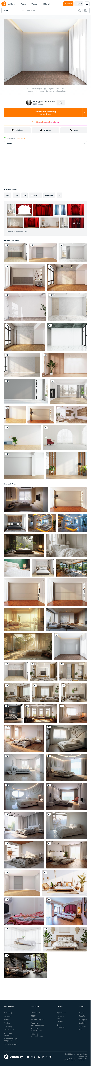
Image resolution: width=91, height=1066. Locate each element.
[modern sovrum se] (24, 910)
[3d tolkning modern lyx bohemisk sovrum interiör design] (43, 670)
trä (24, 194)
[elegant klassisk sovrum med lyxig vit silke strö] (66, 544)
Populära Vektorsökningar (36, 1023)
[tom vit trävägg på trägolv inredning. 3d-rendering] (64, 364)
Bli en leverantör (60, 1025)
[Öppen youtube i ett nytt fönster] (50, 1056)
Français (80, 1025)
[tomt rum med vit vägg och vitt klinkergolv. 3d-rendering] (67, 336)
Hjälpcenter (60, 1011)
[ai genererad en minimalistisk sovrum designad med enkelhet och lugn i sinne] (24, 544)
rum (7, 194)
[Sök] (79, 10)
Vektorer (11, 4)
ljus (16, 194)
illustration (35, 194)
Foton (23, 4)
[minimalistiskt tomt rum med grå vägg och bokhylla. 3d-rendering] (26, 390)
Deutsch (80, 1022)
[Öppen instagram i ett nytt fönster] (31, 1056)
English (80, 1011)
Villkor (69, 1057)
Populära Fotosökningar (36, 1028)
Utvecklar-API (9, 1029)
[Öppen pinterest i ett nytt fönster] (39, 1056)
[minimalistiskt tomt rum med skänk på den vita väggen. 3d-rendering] (22, 436)
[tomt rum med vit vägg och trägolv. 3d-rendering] (43, 251)
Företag (7, 1022)
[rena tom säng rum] (73, 712)
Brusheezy (8, 1011)
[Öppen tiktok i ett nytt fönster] (43, 1056)
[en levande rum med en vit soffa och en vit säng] (66, 618)
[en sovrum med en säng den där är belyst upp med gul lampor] (72, 522)
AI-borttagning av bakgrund (11, 1039)
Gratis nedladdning (45, 112)
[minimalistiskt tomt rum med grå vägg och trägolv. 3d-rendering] (22, 364)
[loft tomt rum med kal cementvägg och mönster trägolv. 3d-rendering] (67, 276)
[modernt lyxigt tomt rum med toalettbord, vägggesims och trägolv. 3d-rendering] (24, 276)
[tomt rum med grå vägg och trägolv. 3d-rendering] (73, 251)
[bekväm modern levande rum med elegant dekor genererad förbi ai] (40, 712)
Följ (60, 104)
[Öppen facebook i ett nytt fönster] (28, 1056)
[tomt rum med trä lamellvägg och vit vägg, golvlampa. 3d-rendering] (66, 464)
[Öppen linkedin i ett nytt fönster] (35, 1056)
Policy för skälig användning (73, 1059)
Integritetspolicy (79, 1057)
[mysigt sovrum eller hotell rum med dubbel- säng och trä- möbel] (65, 938)
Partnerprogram (36, 1018)
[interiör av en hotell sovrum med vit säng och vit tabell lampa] (17, 566)
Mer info (9, 143)
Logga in (79, 4)
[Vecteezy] (3, 3)
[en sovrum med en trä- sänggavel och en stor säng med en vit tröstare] (26, 498)
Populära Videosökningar (36, 1034)
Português (81, 1018)
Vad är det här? (21, 138)
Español (80, 1015)
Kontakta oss (59, 1016)
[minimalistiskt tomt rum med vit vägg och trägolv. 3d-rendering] (15, 413)
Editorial (46, 4)
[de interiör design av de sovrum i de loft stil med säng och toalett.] (42, 522)
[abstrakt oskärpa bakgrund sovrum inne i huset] (22, 938)
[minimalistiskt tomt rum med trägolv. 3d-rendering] (68, 390)
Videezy (7, 1018)
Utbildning (8, 1025)
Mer (78, 1029)
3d (60, 194)
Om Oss (59, 1020)
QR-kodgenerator (11, 1043)
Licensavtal (34, 1011)
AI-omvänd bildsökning (8, 1033)
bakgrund (49, 194)
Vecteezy (7, 1015)
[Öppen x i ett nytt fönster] (47, 1056)
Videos (34, 4)
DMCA (32, 1015)
